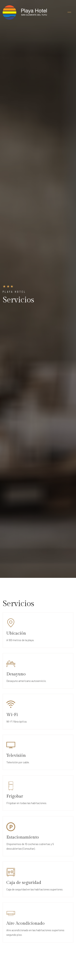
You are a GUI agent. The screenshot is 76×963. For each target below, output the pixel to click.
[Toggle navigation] (69, 12)
